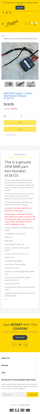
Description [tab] (20, 154)
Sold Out (20, 122)
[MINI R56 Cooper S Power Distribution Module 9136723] (9, 84)
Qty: (5, 116)
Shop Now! (20, 337)
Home (3, 36)
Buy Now (20, 129)
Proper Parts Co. (25, 405)
